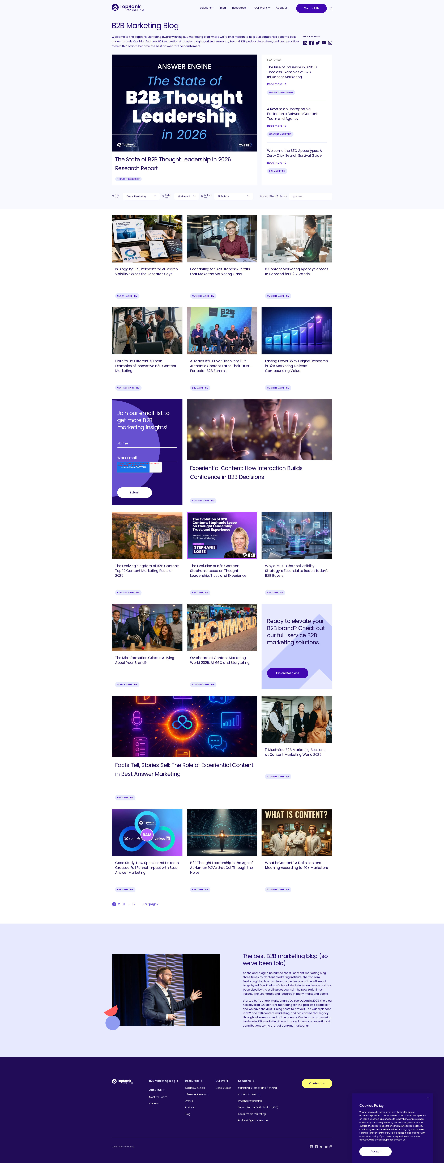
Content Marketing (280, 134)
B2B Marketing (277, 171)
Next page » (150, 904)
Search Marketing (127, 295)
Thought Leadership (128, 178)
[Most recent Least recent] (186, 196)
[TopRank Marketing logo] (123, 1081)
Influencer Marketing (281, 92)
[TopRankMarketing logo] (128, 7)
